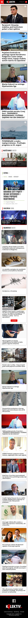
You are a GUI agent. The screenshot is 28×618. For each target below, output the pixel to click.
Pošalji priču (22, 1)
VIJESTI (9, 150)
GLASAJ (14, 320)
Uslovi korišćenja (8, 611)
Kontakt (22, 611)
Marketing (16, 611)
